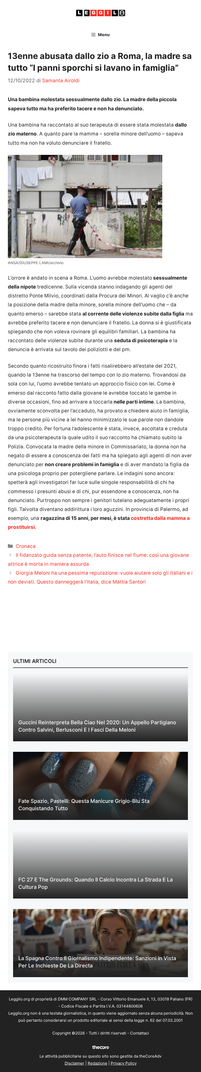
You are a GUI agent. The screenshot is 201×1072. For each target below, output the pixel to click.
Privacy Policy (124, 1063)
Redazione (97, 1063)
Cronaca (26, 546)
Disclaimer (74, 1063)
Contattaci (139, 1033)
